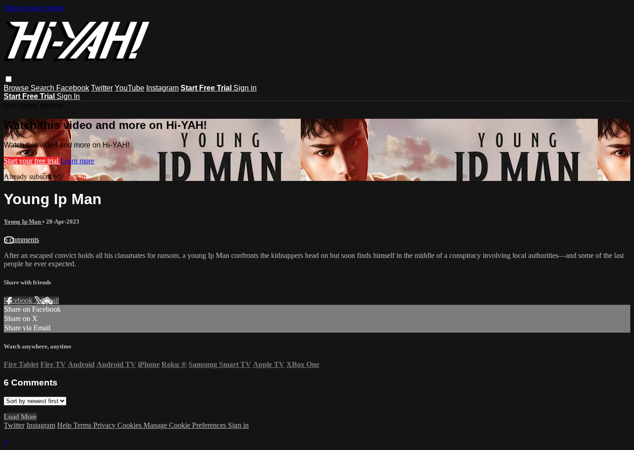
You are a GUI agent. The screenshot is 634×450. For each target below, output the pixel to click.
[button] (9, 79)
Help (65, 425)
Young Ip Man (23, 221)
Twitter (102, 88)
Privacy (105, 425)
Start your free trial (32, 161)
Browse (17, 88)
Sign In (68, 96)
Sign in (245, 88)
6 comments (21, 240)
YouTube (129, 88)
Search (43, 88)
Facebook (72, 88)
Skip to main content (34, 8)
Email (50, 300)
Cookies (130, 425)
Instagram (162, 88)
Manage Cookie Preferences (185, 425)
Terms (83, 425)
